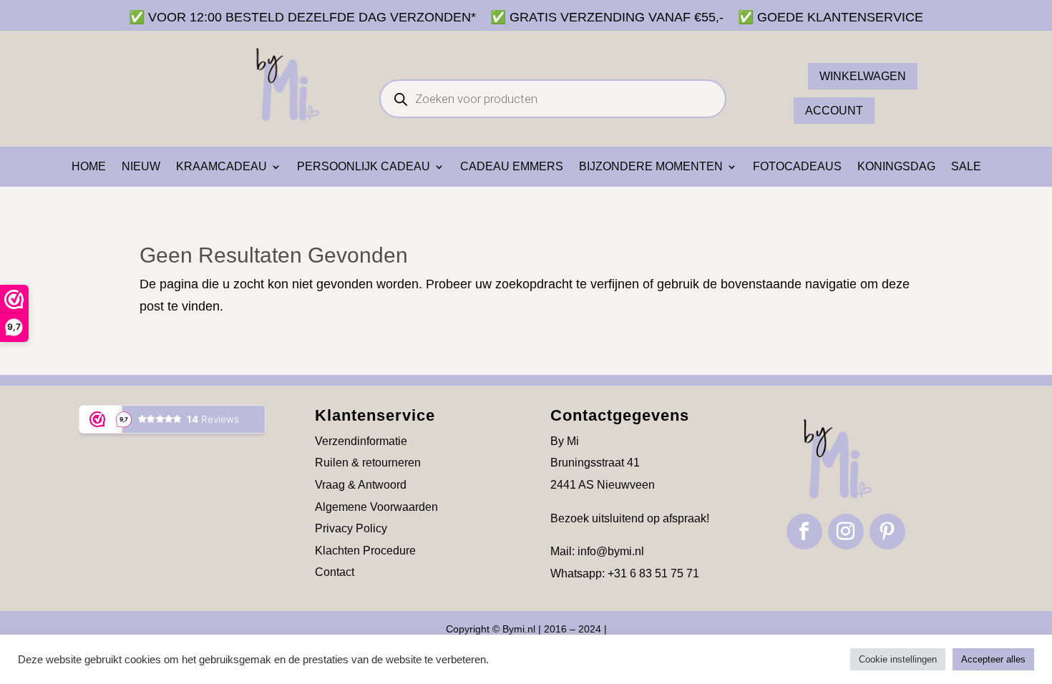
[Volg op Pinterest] (887, 531)
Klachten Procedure (365, 550)
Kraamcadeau (221, 167)
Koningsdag (896, 167)
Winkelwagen (862, 76)
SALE (966, 167)
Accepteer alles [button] (993, 659)
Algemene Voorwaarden (376, 507)
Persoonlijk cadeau (363, 167)
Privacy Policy (351, 528)
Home (89, 167)
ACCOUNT (834, 110)
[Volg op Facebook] (804, 531)
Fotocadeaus (797, 167)
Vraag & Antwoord (360, 485)
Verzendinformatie (361, 441)
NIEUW (141, 167)
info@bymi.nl (611, 551)
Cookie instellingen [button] (898, 659)
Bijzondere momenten (651, 167)
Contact (334, 572)
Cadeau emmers (511, 167)
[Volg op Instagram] (846, 531)
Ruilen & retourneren (368, 462)
